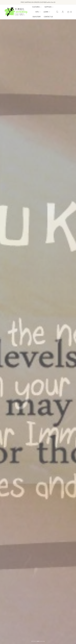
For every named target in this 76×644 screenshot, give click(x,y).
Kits (37, 12)
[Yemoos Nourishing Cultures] (16, 12)
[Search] (57, 12)
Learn (46, 12)
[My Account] (63, 12)
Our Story (37, 17)
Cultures (36, 7)
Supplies (48, 7)
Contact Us (48, 17)
